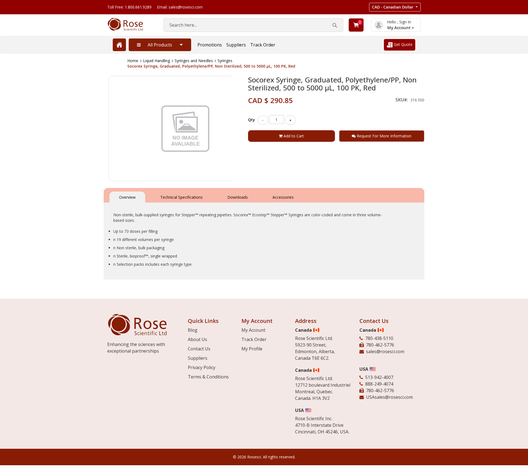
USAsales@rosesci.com (389, 397)
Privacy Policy (201, 367)
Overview (127, 197)
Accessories (283, 197)
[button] (395, 7)
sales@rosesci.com (385, 351)
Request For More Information (383, 136)
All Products (160, 45)
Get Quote (403, 44)
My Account (399, 28)
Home (132, 60)
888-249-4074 (379, 384)
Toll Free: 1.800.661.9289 (129, 7)
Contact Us (199, 349)
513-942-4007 (379, 377)
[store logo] (130, 24)
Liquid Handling (156, 60)
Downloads (237, 197)
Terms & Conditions (208, 377)
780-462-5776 (380, 345)
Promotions (209, 45)
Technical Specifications (181, 197)
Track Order (262, 45)
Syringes (225, 60)
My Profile (251, 349)
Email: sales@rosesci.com (180, 7)
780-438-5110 (379, 338)
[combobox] (253, 25)
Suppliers (236, 45)
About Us (197, 339)
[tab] (127, 197)
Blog (192, 330)
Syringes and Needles (194, 60)
